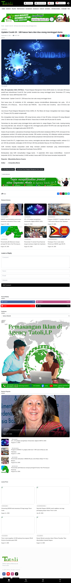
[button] (8, 580)
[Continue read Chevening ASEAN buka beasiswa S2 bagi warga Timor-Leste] (17, 495)
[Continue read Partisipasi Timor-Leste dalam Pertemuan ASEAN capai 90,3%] (59, 232)
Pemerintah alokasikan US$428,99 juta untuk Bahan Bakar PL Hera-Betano (29, 459)
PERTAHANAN (21, 8)
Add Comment (7, 285)
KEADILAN (36, 8)
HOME (3, 8)
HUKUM (42, 8)
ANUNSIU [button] (29, 3)
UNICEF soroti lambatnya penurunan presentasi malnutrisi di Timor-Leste (11, 220)
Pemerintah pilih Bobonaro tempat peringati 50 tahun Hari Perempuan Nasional (10, 243)
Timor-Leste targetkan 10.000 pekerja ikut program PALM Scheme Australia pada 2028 (17, 539)
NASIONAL (47, 8)
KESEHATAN (5, 216)
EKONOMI (64, 8)
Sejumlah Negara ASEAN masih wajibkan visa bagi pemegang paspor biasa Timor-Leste (50, 509)
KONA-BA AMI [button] (41, 3)
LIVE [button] (51, 3)
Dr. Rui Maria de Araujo (8, 169)
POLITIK (14, 8)
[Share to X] (63, 36)
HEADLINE (4, 239)
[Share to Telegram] (68, 36)
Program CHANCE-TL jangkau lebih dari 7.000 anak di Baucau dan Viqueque (59, 220)
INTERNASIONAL (55, 8)
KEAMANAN (29, 8)
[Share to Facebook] (58, 36)
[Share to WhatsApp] (66, 36)
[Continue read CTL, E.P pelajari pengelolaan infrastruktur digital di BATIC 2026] (35, 209)
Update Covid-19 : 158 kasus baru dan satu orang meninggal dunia (30, 98)
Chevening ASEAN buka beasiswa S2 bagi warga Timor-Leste (16, 509)
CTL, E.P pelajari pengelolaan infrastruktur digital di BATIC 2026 (33, 220)
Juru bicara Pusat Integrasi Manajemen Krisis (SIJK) (30, 169)
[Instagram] (61, 36)
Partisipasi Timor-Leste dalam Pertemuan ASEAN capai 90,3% (57, 243)
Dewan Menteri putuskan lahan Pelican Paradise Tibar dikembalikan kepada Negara (51, 539)
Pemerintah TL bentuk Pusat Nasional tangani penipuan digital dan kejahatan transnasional (34, 243)
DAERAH (8, 8)
